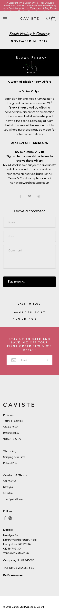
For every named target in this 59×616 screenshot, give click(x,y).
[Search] (47, 19)
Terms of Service (13, 420)
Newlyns (8, 487)
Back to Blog (29, 304)
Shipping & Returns (14, 457)
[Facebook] (5, 518)
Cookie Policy (10, 426)
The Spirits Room (13, 499)
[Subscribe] (45, 360)
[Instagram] (10, 518)
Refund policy (11, 433)
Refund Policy (11, 463)
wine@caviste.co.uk (16, 553)
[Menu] (5, 18)
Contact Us (9, 480)
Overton (8, 493)
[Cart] (54, 19)
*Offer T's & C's (12, 439)
